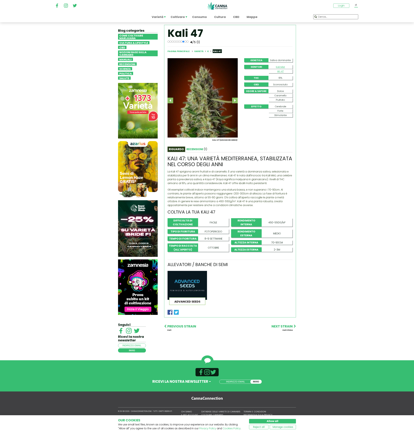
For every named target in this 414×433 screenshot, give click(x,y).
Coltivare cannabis (212, 414)
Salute (124, 78)
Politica (125, 73)
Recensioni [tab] (196, 149)
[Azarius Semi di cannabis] (138, 169)
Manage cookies (282, 427)
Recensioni (127, 64)
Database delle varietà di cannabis (220, 411)
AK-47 (280, 71)
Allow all (272, 421)
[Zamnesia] (138, 110)
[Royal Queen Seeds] (138, 228)
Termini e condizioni (255, 411)
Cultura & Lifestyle (133, 42)
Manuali (125, 59)
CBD (122, 47)
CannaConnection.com (217, 5)
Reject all (259, 427)
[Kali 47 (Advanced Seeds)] (203, 98)
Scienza (125, 68)
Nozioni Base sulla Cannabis (133, 53)
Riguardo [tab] (176, 149)
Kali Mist (280, 67)
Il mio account (189, 414)
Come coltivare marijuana (131, 37)
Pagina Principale (179, 51)
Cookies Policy (232, 428)
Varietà (199, 51)
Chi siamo (186, 411)
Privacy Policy (207, 428)
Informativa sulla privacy (258, 414)
